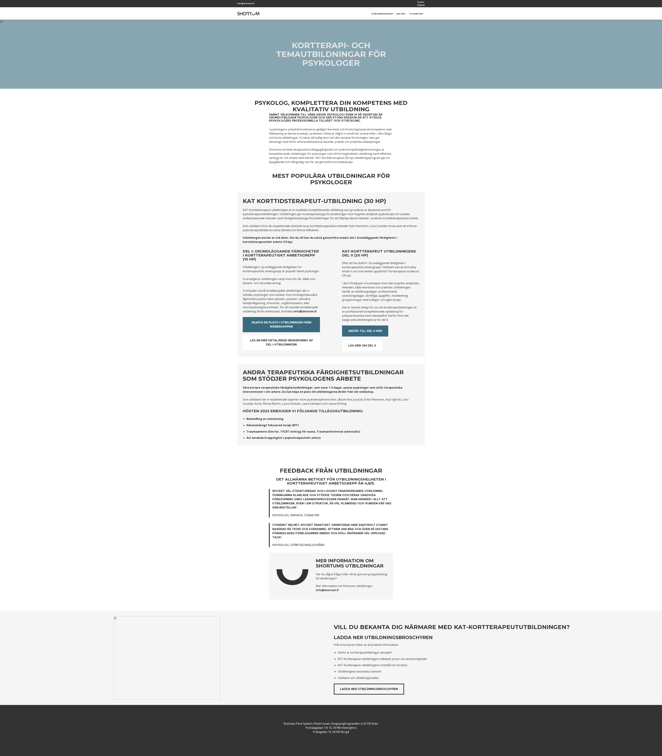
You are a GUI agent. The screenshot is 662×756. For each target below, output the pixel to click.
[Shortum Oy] (248, 13)
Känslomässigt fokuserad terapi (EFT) (273, 425)
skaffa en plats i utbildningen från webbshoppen (281, 324)
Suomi (420, 2)
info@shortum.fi (245, 3)
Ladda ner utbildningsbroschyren (369, 689)
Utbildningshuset (382, 14)
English (421, 5)
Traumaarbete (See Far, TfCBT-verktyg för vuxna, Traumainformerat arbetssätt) (303, 431)
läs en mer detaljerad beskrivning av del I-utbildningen (281, 342)
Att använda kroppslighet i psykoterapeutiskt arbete (284, 438)
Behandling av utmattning (265, 419)
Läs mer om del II (362, 345)
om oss (400, 14)
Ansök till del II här (365, 331)
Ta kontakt (416, 14)
